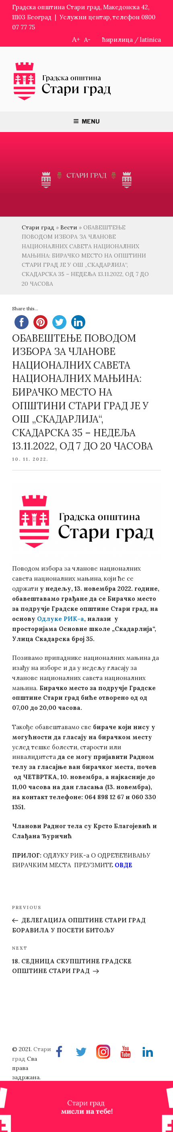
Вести (68, 227)
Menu (91, 121)
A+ (76, 39)
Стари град (38, 227)
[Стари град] (62, 99)
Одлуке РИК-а (60, 619)
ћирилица (117, 39)
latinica (150, 39)
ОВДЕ (122, 865)
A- (87, 39)
